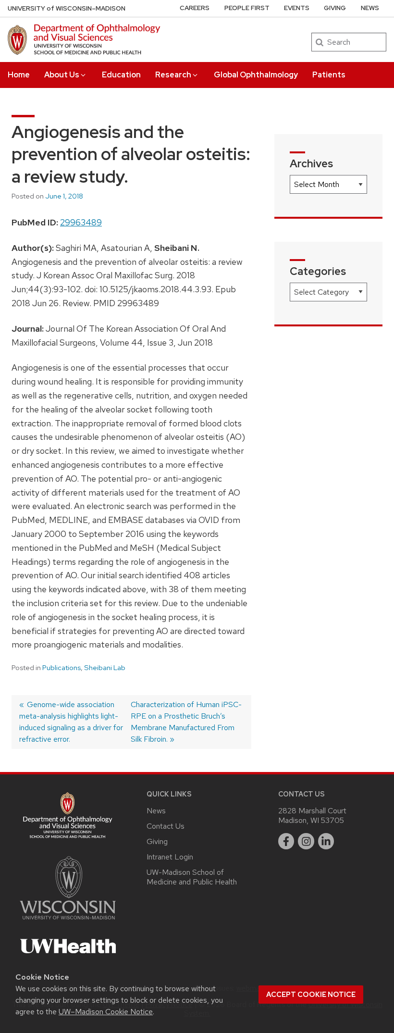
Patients (328, 75)
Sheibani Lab (104, 667)
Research (173, 75)
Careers (194, 8)
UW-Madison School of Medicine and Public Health (192, 877)
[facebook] (286, 841)
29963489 (81, 222)
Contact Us (166, 826)
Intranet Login (170, 857)
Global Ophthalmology (256, 75)
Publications (61, 667)
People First (247, 8)
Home (19, 75)
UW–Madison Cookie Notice (106, 1012)
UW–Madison (66, 8)
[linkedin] (326, 841)
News (370, 8)
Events (296, 8)
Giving (335, 8)
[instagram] (306, 841)
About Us (61, 75)
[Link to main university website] (68, 921)
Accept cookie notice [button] (311, 994)
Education (121, 75)
